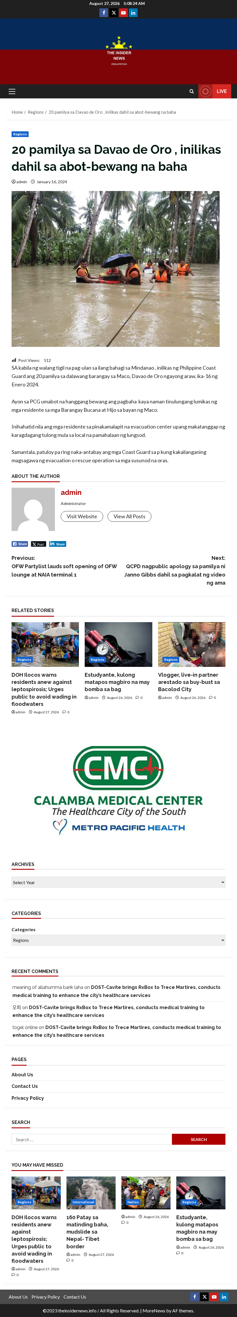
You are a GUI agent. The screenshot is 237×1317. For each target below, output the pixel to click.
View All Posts (129, 516)
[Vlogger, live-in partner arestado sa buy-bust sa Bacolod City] (191, 644)
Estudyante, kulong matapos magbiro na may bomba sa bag (117, 682)
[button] (12, 91)
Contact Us (25, 1086)
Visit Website (82, 516)
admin (21, 181)
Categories (24, 929)
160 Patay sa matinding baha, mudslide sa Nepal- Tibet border (87, 1231)
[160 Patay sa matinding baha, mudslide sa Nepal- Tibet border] (91, 1192)
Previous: (64, 566)
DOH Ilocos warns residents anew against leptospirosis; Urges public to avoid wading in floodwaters (44, 689)
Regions (20, 134)
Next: (174, 570)
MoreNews (153, 1310)
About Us (22, 1074)
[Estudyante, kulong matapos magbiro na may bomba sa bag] (118, 644)
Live (222, 91)
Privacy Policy (28, 1098)
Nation (133, 1202)
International (83, 1202)
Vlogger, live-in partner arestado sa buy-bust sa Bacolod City (189, 682)
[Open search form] (192, 91)
